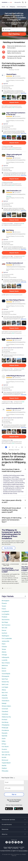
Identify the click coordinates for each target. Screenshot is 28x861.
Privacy (5, 848)
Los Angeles (5, 614)
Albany (4, 690)
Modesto (4, 617)
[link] (14, 77)
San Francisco (6, 625)
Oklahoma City (6, 717)
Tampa (4, 649)
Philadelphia (5, 725)
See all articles (8, 548)
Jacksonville (5, 641)
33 (22, 447)
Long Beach (5, 611)
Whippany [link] (12, 6)
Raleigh (4, 703)
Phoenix (4, 603)
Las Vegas (5, 687)
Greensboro (5, 700)
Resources (5, 829)
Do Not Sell (15, 848)
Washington (5, 636)
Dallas (3, 741)
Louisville (4, 660)
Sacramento (5, 619)
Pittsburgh (5, 727)
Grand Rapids (6, 673)
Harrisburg (5, 722)
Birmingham (5, 600)
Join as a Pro (17, 2)
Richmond (5, 760)
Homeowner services (8, 819)
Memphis (4, 733)
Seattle (4, 765)
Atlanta (4, 652)
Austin (4, 738)
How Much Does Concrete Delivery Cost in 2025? (10, 570)
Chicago (4, 655)
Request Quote (14, 102)
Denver (4, 630)
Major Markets (8, 596)
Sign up (14, 794)
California (10, 848)
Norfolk (4, 757)
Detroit (4, 671)
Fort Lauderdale (7, 638)
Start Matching (14, 34)
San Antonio (5, 752)
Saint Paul (5, 679)
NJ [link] (7, 6)
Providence (5, 730)
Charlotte (5, 698)
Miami (3, 644)
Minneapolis (5, 676)
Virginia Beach (6, 763)
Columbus (5, 714)
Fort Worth (5, 746)
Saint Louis (5, 684)
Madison (4, 768)
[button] (4, 97)
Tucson (4, 606)
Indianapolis (5, 657)
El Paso (4, 744)
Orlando (4, 646)
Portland (4, 719)
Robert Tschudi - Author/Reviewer (10, 564)
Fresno (4, 609)
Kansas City (5, 682)
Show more (23, 93)
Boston (4, 668)
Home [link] (3, 6)
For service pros (7, 824)
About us (4, 834)
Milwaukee (5, 771)
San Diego (5, 622)
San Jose (4, 627)
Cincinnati (5, 709)
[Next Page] (25, 447)
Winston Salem (6, 706)
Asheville (4, 695)
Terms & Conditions (23, 850)
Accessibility (21, 848)
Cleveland (5, 711)
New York (5, 692)
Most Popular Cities (7, 777)
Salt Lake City (6, 755)
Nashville (4, 736)
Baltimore (5, 665)
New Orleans (6, 663)
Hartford (4, 633)
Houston (4, 749)
